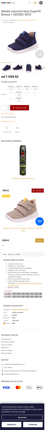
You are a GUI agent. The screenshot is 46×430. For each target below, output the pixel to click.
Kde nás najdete (6, 353)
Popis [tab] (5, 254)
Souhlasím (33, 424)
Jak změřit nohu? (7, 113)
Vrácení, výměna (6, 345)
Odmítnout (11, 424)
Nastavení (22, 417)
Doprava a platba (6, 350)
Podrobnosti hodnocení (28, 20)
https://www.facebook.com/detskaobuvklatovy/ (20, 371)
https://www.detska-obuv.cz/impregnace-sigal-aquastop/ (25, 284)
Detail (39, 240)
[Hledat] (29, 3)
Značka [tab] (17, 254)
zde (23, 412)
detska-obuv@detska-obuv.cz (14, 364)
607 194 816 (8, 367)
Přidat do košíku (21, 108)
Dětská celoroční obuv (20, 310)
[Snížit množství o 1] (9, 109)
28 (3, 245)
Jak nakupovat (6, 339)
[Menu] (41, 3)
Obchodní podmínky (8, 342)
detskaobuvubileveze (11, 374)
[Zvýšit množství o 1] (9, 106)
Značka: (8, 22)
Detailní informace (7, 121)
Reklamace (4, 347)
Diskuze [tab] (11, 254)
